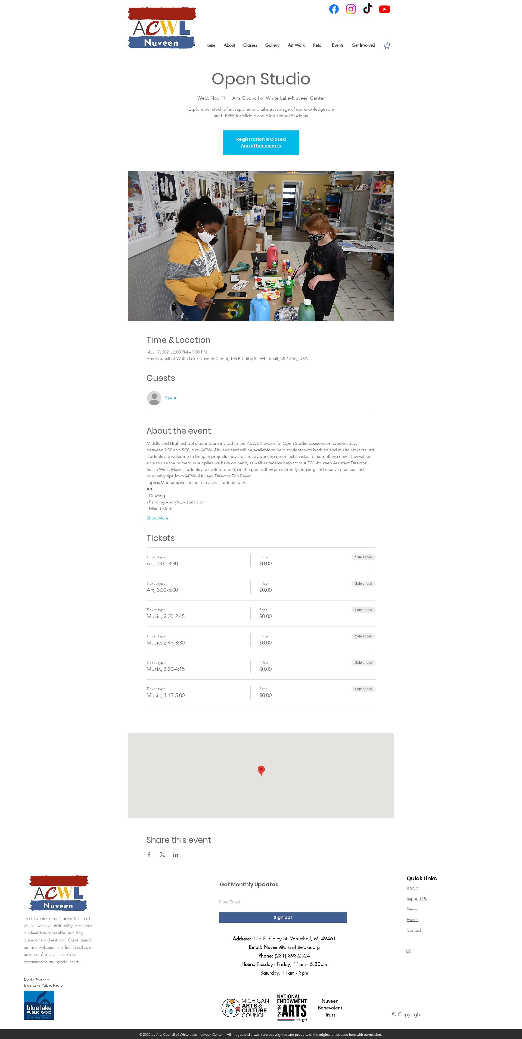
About (412, 887)
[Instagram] (350, 9)
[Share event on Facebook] (149, 854)
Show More (158, 518)
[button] (229, 45)
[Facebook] (334, 9)
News (412, 909)
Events (412, 919)
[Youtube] (384, 9)
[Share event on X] (162, 854)
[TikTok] (367, 9)
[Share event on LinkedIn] (175, 854)
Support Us (417, 898)
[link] (387, 45)
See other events (261, 146)
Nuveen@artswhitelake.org (292, 947)
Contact (414, 930)
